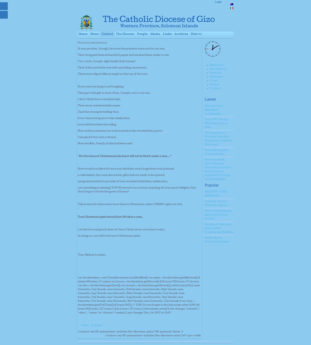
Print (85, 325)
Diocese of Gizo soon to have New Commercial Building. (219, 228)
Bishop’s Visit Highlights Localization (214, 110)
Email (98, 325)
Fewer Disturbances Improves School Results (218, 215)
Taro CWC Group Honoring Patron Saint (216, 123)
